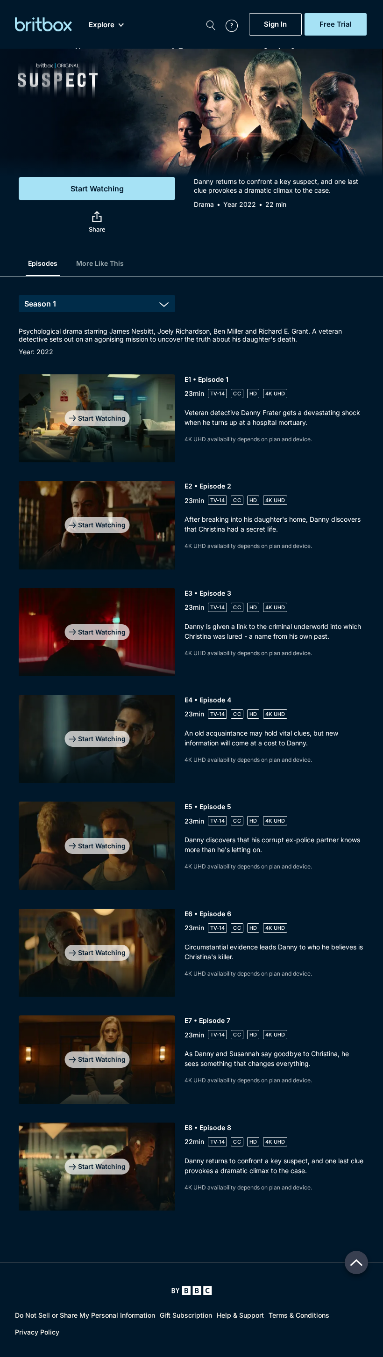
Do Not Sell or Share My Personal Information (85, 1315)
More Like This (100, 263)
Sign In (275, 24)
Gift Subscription (186, 1315)
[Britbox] (43, 24)
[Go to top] (356, 1262)
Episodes (42, 263)
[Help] (227, 24)
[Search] (211, 24)
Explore (101, 25)
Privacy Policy (37, 1332)
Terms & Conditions (299, 1315)
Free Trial (335, 24)
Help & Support (240, 1315)
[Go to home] (191, 1290)
